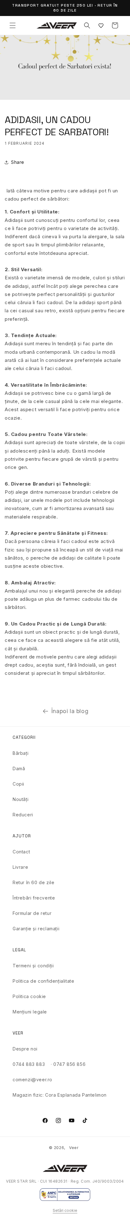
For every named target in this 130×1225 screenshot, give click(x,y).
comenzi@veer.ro (32, 1079)
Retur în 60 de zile (33, 882)
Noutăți (20, 799)
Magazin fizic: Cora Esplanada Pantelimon (60, 1095)
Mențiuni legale (30, 1011)
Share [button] (17, 162)
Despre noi (25, 1048)
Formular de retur (32, 913)
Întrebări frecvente (34, 897)
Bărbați (20, 753)
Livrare (20, 867)
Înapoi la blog (69, 711)
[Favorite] (101, 25)
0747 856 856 (69, 1064)
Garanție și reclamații (36, 928)
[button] (13, 25)
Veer (74, 1147)
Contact (21, 851)
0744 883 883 (29, 1064)
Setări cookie (65, 1210)
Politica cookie (29, 996)
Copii (18, 784)
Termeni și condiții (33, 965)
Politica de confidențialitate (43, 981)
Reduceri (23, 814)
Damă (19, 768)
